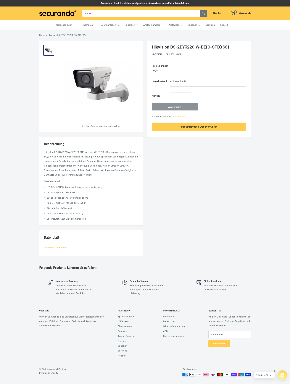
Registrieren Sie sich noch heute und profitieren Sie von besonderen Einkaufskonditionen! (145, 3)
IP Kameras (87, 24)
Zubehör (192, 24)
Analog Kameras (151, 24)
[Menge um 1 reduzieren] (173, 96)
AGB (165, 331)
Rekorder (130, 24)
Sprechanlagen (64, 24)
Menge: (156, 95)
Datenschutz (170, 321)
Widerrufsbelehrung (174, 326)
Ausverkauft (174, 106)
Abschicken (219, 343)
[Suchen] (203, 13)
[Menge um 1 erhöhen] (189, 96)
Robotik (224, 24)
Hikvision (157, 54)
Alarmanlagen (108, 24)
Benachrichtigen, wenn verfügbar (199, 126)
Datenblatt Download (55, 247)
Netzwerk (174, 24)
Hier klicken (179, 116)
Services (210, 24)
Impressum (169, 316)
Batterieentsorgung (173, 335)
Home (42, 35)
